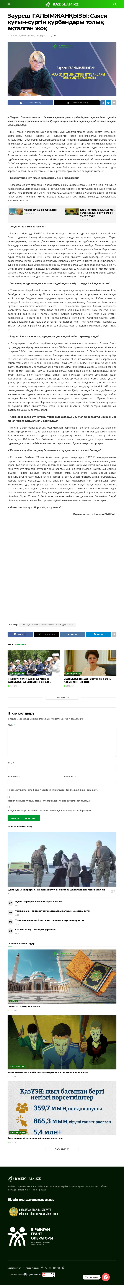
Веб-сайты (70, 776)
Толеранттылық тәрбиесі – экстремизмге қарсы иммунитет (49, 920)
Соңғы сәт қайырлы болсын (40, 209)
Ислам (13, 1001)
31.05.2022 (13, 686)
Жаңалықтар (17, 673)
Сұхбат (30, 35)
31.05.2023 (12, 35)
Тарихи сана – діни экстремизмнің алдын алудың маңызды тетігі (52, 911)
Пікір (11, 725)
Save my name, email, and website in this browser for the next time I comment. (54, 789)
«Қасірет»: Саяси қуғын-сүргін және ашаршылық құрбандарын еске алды (29, 680)
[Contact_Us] (106, 1277)
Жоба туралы (32, 1267)
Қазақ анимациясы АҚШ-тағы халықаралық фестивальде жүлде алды (97, 212)
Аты (11, 762)
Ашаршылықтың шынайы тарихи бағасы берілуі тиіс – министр (87, 680)
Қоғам (22, 35)
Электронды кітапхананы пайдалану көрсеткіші (35, 1138)
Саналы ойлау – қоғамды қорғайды (35, 929)
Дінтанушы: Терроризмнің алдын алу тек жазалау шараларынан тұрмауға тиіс (56, 889)
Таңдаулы (40, 35)
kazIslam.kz (19, 1274)
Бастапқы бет (14, 1267)
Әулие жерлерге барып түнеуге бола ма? (39, 901)
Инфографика (18, 1132)
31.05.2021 (70, 686)
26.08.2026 (13, 1142)
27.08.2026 (30, 213)
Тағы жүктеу (62, 697)
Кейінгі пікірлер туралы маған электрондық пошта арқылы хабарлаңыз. (49, 800)
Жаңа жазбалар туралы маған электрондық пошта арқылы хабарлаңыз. (49, 810)
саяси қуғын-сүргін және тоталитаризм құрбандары (47, 624)
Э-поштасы (15, 776)
